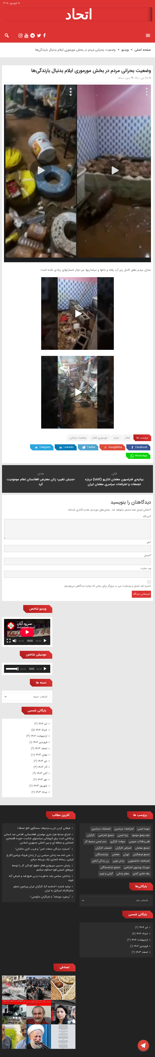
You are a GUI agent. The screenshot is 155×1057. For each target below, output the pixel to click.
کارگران (90, 835)
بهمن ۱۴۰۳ (41, 755)
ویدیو (125, 49)
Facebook (141, 447)
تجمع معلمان (142, 848)
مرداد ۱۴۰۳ (41, 792)
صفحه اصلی (143, 49)
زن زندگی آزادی (100, 861)
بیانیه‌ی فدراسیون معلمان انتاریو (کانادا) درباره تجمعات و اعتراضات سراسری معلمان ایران (114, 482)
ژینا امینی (123, 835)
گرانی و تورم (106, 873)
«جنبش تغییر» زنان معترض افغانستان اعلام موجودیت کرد (41, 482)
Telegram (44, 447)
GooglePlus (115, 447)
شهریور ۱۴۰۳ (40, 786)
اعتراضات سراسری (124, 829)
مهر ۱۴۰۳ (42, 779)
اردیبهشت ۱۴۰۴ (39, 736)
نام (149, 542)
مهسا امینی (143, 829)
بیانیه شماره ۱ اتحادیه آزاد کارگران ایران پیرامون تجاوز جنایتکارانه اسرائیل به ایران (43, 888)
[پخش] (45, 641)
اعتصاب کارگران (103, 848)
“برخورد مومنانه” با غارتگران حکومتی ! (50, 897)
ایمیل (147, 555)
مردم (116, 438)
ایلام (127, 438)
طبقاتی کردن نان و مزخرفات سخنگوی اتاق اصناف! (44, 828)
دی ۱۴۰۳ (42, 761)
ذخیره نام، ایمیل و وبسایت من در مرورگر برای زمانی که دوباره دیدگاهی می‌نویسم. (107, 586)
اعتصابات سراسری (101, 829)
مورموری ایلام (99, 438)
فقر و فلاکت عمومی (139, 841)
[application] (27, 632)
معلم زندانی (123, 873)
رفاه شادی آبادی (141, 873)
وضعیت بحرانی (78, 438)
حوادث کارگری (117, 841)
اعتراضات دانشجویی (139, 861)
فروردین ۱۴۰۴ (40, 742)
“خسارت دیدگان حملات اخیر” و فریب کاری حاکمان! (43, 849)
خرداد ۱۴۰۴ (41, 730)
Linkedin (69, 447)
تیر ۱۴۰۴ (43, 723)
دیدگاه (147, 516)
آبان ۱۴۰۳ (42, 773)
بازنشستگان (101, 854)
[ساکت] (15, 641)
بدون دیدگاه (124, 78)
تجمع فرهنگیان (141, 854)
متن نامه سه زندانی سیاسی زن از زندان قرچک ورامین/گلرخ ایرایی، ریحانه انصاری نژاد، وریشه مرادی (39, 857)
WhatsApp (141, 456)
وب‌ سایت (145, 568)
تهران (126, 854)
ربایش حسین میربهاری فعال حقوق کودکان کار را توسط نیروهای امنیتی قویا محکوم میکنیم (42, 867)
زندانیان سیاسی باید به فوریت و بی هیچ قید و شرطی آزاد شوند (41, 878)
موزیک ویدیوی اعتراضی (137, 867)
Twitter (91, 447)
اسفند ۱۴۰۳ (41, 748)
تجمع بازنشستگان (110, 867)
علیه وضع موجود (141, 835)
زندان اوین (118, 861)
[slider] (10, 668)
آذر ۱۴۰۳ (42, 767)
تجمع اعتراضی (106, 835)
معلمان (115, 854)
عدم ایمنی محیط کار (95, 841)
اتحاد (78, 14)
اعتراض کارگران (123, 848)
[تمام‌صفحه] (9, 641)
